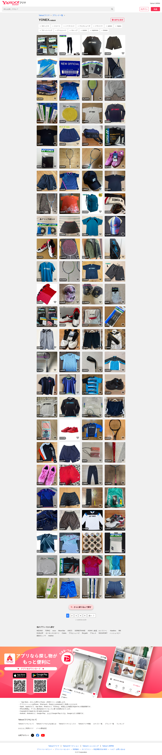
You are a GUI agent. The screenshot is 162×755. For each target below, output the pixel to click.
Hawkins (113, 630)
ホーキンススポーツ (52, 633)
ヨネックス (45, 26)
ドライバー (99, 26)
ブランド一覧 (57, 15)
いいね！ (55, 53)
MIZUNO (40, 630)
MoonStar (61, 630)
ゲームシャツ (61, 30)
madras (51, 635)
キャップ (74, 30)
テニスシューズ (84, 26)
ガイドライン (86, 749)
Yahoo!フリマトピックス (67, 724)
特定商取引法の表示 (100, 749)
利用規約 (76, 749)
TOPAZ (47, 630)
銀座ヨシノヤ (41, 635)
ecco (54, 630)
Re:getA (85, 633)
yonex (110, 26)
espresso (95, 30)
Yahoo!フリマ (44, 15)
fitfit (120, 630)
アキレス (93, 633)
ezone (85, 30)
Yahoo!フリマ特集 (84, 724)
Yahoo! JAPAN (155, 3)
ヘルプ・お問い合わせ (117, 749)
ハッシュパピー (115, 633)
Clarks (64, 633)
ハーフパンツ (69, 26)
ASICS (70, 630)
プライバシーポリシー (44, 749)
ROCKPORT (103, 633)
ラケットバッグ (47, 30)
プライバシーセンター (62, 749)
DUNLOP (40, 633)
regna (119, 26)
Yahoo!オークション (71, 746)
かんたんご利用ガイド (26, 728)
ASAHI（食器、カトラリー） (98, 630)
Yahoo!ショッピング (91, 746)
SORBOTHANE (80, 630)
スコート (57, 26)
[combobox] (58, 9)
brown (105, 30)
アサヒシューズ (74, 633)
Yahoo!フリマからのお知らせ (46, 724)
